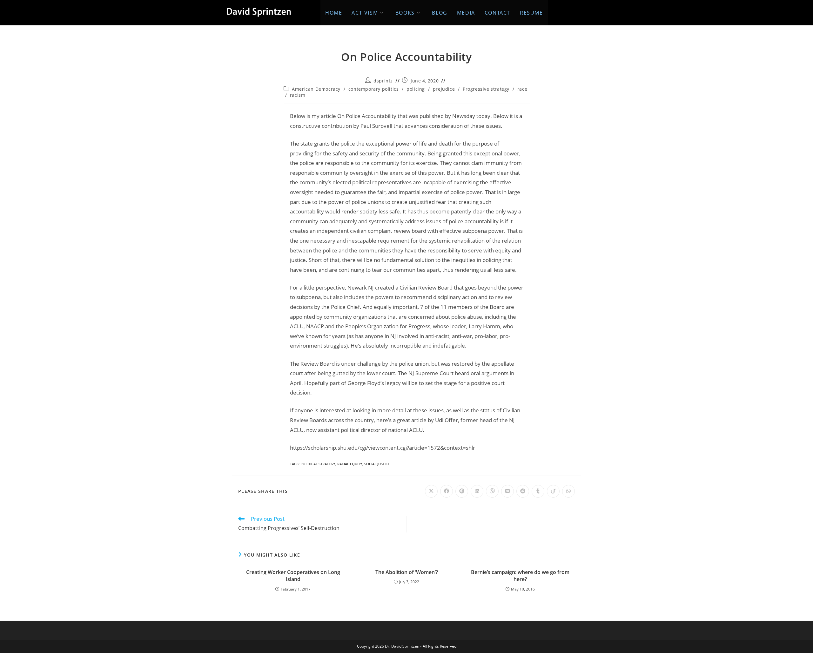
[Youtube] (578, 11)
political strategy (317, 463)
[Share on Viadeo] (553, 491)
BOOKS (405, 12)
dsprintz (383, 81)
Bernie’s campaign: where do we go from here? (520, 576)
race (522, 89)
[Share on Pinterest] (461, 491)
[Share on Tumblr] (538, 491)
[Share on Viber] (492, 491)
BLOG (439, 12)
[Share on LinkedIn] (477, 491)
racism (298, 95)
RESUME (531, 12)
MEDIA (466, 12)
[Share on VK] (507, 491)
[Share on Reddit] (522, 491)
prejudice (444, 89)
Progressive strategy (486, 89)
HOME (333, 12)
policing (415, 89)
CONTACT (497, 12)
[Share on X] (431, 491)
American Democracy (316, 89)
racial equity (349, 463)
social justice (377, 463)
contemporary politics (373, 89)
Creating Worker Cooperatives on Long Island (293, 576)
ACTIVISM (365, 12)
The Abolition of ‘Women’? (406, 572)
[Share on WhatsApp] (568, 491)
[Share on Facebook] (446, 491)
